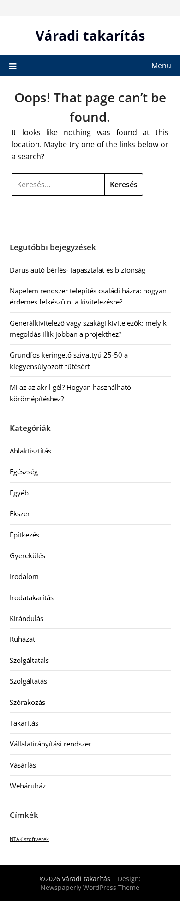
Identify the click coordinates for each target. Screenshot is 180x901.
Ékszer (20, 513)
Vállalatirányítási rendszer (50, 743)
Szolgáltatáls (29, 660)
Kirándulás (26, 618)
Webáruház (28, 785)
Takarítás (24, 723)
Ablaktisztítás (30, 450)
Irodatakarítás (32, 597)
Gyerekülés (27, 555)
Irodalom (24, 576)
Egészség (24, 471)
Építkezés (24, 534)
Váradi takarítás (90, 35)
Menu (161, 65)
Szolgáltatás (28, 681)
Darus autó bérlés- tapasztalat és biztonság (77, 269)
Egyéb (19, 492)
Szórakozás (27, 702)
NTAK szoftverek (29, 839)
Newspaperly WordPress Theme (90, 887)
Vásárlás (23, 765)
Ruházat (22, 639)
